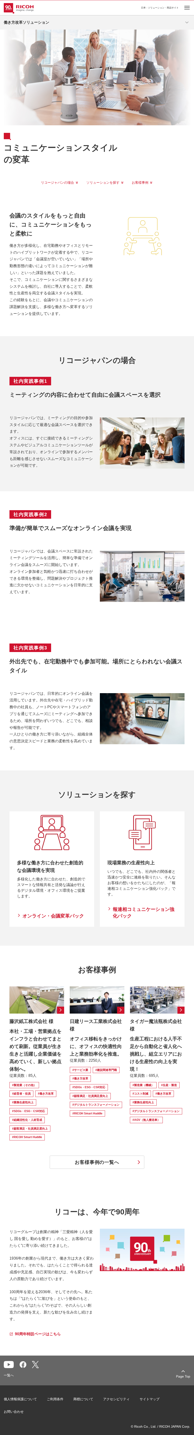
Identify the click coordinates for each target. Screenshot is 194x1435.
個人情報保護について (20, 1399)
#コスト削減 (140, 1093)
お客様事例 (140, 182)
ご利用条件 (55, 1399)
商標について (83, 1399)
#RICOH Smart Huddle (27, 1137)
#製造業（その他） (24, 1085)
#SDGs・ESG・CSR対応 (28, 1111)
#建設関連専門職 (106, 1070)
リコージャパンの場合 (57, 182)
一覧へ (9, 1375)
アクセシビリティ (116, 1399)
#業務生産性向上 (23, 1102)
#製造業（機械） (143, 1085)
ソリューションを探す (102, 182)
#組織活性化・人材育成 (27, 1120)
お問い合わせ (14, 1411)
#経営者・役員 (21, 1093)
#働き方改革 (46, 1093)
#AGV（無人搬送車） (146, 1120)
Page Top (183, 1376)
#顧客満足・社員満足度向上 (30, 1128)
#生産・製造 (169, 1085)
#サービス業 (80, 1070)
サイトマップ (149, 1399)
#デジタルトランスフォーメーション (95, 1104)
